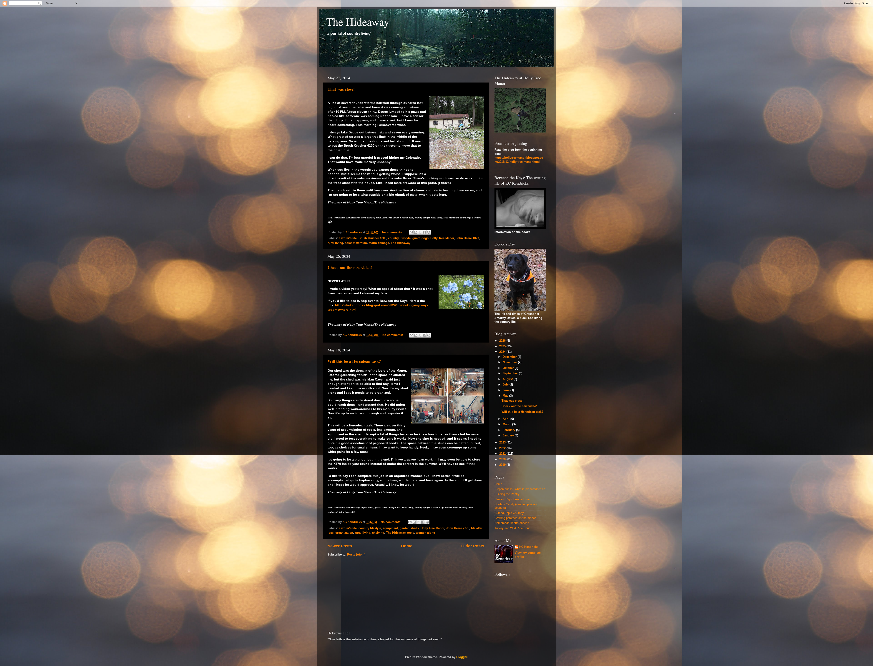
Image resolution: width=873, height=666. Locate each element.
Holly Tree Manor (442, 238)
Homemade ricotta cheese (511, 523)
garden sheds (409, 528)
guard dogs (420, 238)
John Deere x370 (457, 528)
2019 (503, 464)
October (509, 368)
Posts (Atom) (356, 554)
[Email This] (411, 232)
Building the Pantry (506, 494)
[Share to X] (420, 232)
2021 (503, 453)
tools (410, 532)
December (510, 356)
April (506, 419)
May (506, 395)
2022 (503, 448)
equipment (390, 528)
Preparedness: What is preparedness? (519, 489)
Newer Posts (339, 546)
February (509, 430)
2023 (503, 442)
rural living (335, 243)
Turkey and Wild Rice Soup (512, 528)
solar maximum (356, 243)
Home (406, 546)
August (508, 379)
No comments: (393, 232)
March (507, 424)
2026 (503, 340)
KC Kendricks (528, 546)
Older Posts (472, 546)
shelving (378, 532)
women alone (425, 532)
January (509, 435)
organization (344, 532)
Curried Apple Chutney (509, 513)
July (506, 384)
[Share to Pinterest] (428, 232)
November (510, 362)
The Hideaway (357, 21)
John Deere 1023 (467, 238)
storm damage (379, 243)
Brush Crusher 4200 (372, 238)
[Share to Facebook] (424, 232)
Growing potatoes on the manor (515, 518)
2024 (503, 351)
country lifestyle (399, 238)
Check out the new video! (350, 267)
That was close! (341, 89)
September (511, 373)
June (506, 390)
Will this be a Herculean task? (354, 361)
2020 (503, 459)
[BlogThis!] (415, 232)
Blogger (461, 657)
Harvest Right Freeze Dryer (512, 499)
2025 (503, 346)
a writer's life (348, 238)
